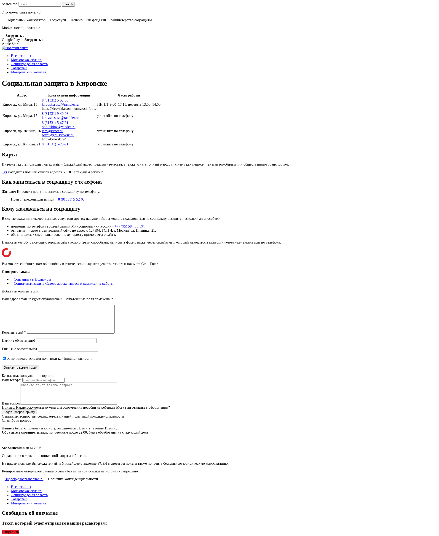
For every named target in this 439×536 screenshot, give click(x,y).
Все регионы (21, 56)
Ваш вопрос (11, 403)
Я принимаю (49, 358)
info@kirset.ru (52, 131)
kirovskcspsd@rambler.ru (60, 104)
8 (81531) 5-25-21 (55, 144)
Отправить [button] (10, 532)
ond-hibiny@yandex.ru (58, 127)
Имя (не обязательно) (18, 340)
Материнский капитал (28, 72)
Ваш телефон (12, 380)
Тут (4, 172)
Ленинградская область (29, 64)
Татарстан (19, 68)
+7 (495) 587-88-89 (128, 226)
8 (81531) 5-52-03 (55, 100)
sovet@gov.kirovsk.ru (58, 135)
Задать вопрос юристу (19, 412)
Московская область (26, 60)
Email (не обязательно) (19, 349)
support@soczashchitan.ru (24, 479)
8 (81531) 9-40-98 (55, 113)
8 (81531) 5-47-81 (55, 123)
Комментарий (14, 332)
